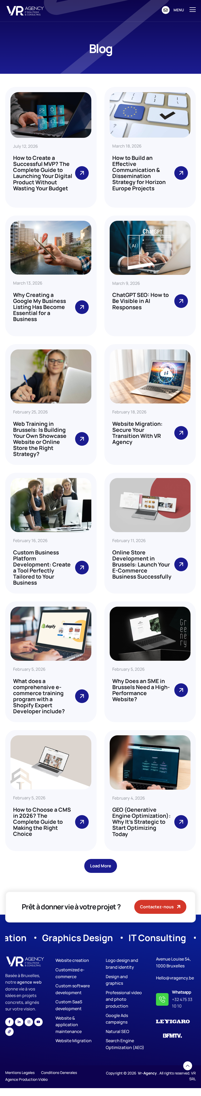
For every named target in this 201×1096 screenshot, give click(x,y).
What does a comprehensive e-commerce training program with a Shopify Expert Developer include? (39, 696)
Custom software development (72, 989)
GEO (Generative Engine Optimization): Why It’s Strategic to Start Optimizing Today (141, 821)
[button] (100, 866)
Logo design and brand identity (122, 963)
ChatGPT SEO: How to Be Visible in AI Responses (140, 301)
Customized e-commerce (70, 973)
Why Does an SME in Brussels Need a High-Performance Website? (141, 690)
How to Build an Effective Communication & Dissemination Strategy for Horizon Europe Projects (139, 173)
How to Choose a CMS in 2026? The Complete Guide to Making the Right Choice (42, 821)
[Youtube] (38, 1022)
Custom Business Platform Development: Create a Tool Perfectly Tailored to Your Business (42, 567)
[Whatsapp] (162, 999)
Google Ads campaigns (117, 1019)
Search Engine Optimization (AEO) (125, 1044)
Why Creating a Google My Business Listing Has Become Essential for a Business (39, 307)
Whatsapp (181, 992)
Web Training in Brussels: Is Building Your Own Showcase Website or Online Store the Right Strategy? (39, 439)
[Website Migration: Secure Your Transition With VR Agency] (181, 433)
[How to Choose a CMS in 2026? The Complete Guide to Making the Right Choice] (82, 822)
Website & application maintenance (68, 1024)
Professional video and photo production (124, 999)
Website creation (72, 960)
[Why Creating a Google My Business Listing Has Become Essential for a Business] (82, 307)
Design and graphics (117, 980)
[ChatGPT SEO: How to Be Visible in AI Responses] (181, 301)
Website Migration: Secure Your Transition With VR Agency (137, 432)
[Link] (9, 1031)
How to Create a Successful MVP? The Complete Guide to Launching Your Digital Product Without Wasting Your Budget (42, 173)
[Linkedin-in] (19, 1022)
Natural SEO (117, 1031)
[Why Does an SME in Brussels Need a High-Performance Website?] (181, 690)
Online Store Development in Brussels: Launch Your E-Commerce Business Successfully (141, 564)
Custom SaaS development (68, 1005)
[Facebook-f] (9, 1022)
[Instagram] (29, 1022)
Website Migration (73, 1040)
